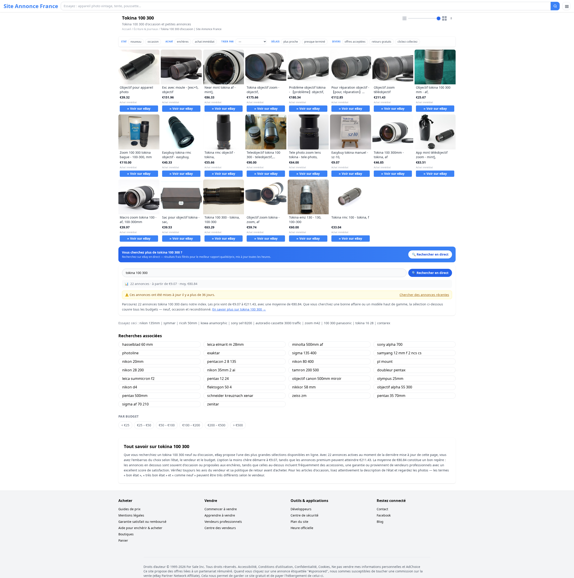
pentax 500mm (135, 395)
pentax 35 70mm (391, 395)
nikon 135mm (149, 323)
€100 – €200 (191, 425)
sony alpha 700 (389, 344)
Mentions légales (131, 515)
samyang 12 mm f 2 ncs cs (399, 352)
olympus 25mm (390, 378)
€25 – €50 (144, 425)
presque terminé (314, 42)
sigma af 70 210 (135, 404)
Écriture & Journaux (146, 29)
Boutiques (126, 534)
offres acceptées (355, 42)
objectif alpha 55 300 (394, 387)
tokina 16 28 (364, 323)
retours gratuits (381, 42)
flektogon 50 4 (219, 387)
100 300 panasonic (338, 323)
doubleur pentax (391, 370)
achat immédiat (204, 42)
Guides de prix (129, 509)
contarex (383, 323)
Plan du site (299, 521)
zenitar (213, 404)
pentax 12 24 (218, 378)
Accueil (126, 29)
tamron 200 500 (305, 370)
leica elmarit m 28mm (225, 344)
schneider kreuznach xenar (230, 395)
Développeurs (301, 509)
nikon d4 (129, 387)
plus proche (290, 42)
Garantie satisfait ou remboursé (142, 521)
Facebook (384, 515)
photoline (130, 352)
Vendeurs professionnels (223, 521)
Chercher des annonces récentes (424, 295)
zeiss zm (299, 395)
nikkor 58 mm (304, 387)
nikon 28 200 (133, 370)
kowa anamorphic (214, 323)
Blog (380, 521)
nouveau (135, 42)
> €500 (238, 425)
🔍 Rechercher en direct (430, 273)
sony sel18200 (241, 323)
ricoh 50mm (188, 323)
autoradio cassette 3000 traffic (278, 323)
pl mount (385, 361)
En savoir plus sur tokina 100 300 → (239, 309)
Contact (382, 509)
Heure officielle (302, 528)
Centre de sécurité (304, 515)
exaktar (213, 352)
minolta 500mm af (307, 344)
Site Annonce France (31, 6)
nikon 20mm (133, 361)
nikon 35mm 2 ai (221, 370)
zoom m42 (312, 323)
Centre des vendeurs (220, 528)
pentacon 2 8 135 (221, 361)
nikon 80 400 (303, 361)
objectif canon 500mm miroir (316, 378)
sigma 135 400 (304, 352)
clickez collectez (407, 42)
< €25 (125, 425)
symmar (169, 323)
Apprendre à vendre (219, 515)
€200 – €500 (216, 425)
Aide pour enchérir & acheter (140, 528)
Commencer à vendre (220, 509)
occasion (153, 42)
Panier (123, 540)
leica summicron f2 (138, 378)
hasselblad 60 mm (137, 344)
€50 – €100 (167, 425)
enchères (183, 42)
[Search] (555, 6)
